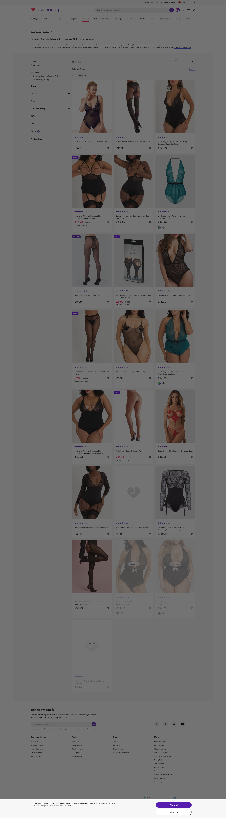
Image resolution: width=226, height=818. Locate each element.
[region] (113, 808)
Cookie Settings (40, 806)
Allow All (174, 804)
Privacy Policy (58, 806)
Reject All (174, 812)
